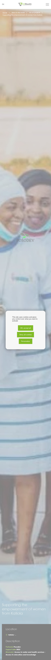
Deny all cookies (25, 335)
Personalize (25, 341)
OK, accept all (25, 328)
